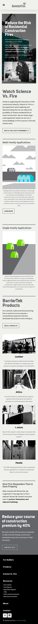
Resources (7, 581)
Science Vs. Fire (10, 574)
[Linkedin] (9, 615)
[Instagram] (5, 615)
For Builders (8, 559)
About (5, 603)
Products (7, 567)
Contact (6, 610)
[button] (3, 5)
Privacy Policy (22, 620)
